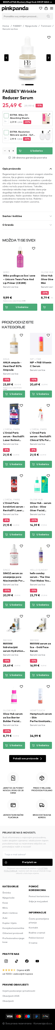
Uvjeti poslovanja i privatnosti (18, 991)
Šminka (6, 893)
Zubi (4, 918)
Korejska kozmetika (13, 928)
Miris (5, 908)
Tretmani (46, 26)
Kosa (5, 903)
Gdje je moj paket (38, 902)
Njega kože (31, 26)
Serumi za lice (10, 29)
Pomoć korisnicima (39, 896)
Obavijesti (8, 1001)
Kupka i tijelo (9, 923)
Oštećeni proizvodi (12, 933)
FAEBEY (17, 26)
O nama (33, 943)
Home (7, 26)
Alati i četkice (10, 913)
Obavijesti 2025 (10, 996)
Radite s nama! (37, 933)
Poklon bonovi (36, 938)
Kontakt (33, 928)
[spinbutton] (9, 150)
